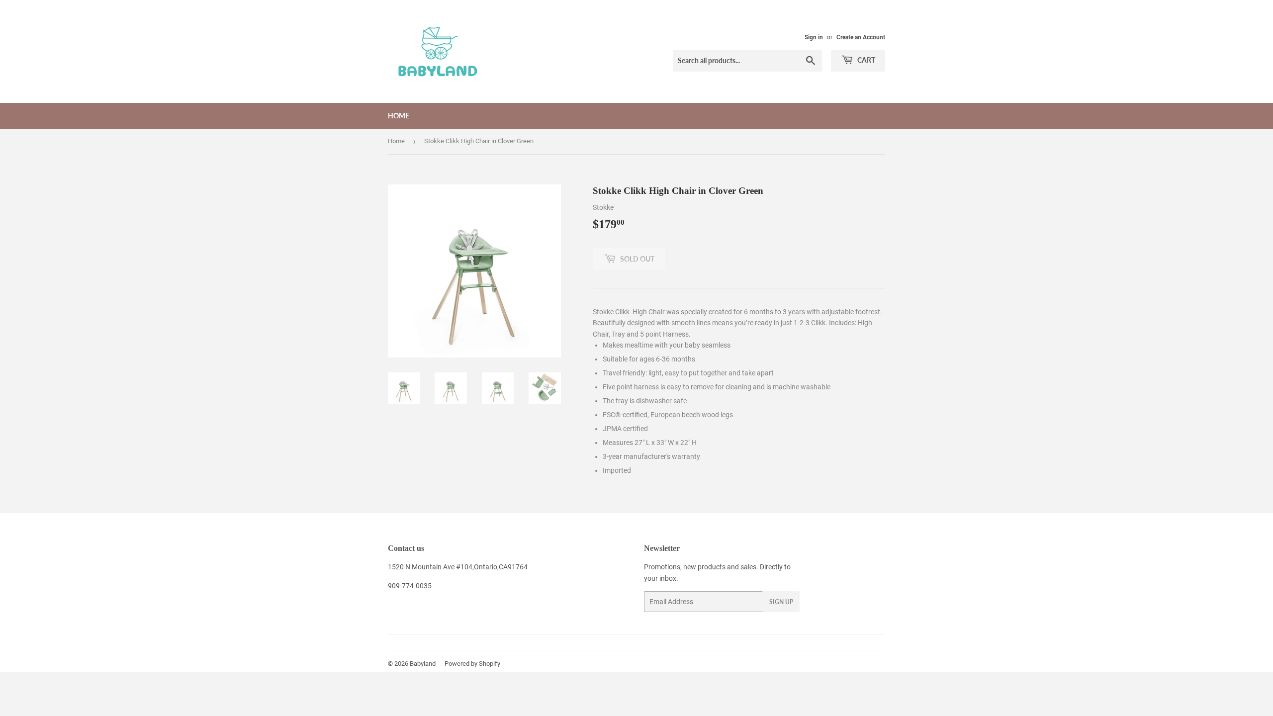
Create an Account (860, 37)
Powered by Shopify (472, 663)
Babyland (423, 663)
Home (398, 115)
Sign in (814, 37)
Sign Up (781, 602)
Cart (865, 60)
